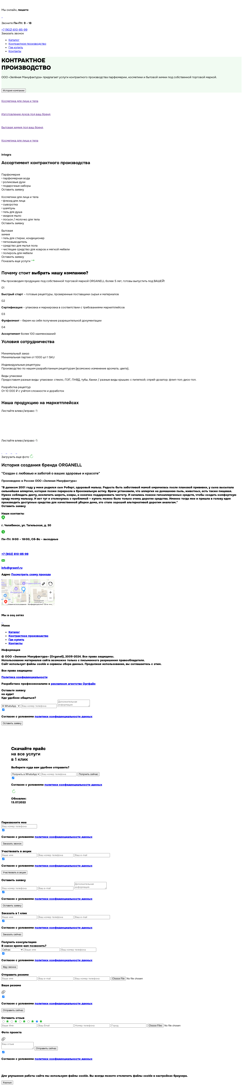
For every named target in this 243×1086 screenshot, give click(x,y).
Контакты (15, 51)
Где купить (16, 47)
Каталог (14, 40)
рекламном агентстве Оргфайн (73, 684)
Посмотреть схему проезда (31, 574)
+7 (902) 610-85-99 (14, 30)
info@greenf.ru (11, 568)
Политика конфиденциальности (24, 677)
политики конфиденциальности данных (63, 716)
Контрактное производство (27, 44)
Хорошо (7, 1082)
